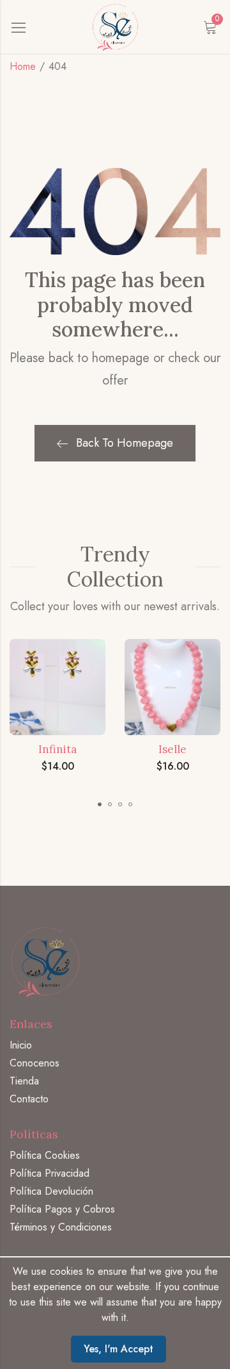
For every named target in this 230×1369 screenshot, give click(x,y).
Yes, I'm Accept (118, 1348)
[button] (100, 804)
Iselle (172, 749)
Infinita (57, 749)
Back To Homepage (124, 443)
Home (23, 66)
